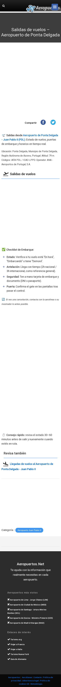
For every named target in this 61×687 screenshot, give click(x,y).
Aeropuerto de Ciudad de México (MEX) (27, 605)
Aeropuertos (14, 677)
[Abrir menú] (55, 7)
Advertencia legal (30, 681)
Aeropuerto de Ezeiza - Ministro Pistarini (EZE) (31, 618)
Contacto (37, 677)
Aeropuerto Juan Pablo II (29, 530)
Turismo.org (16, 639)
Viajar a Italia (16, 649)
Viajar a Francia (17, 644)
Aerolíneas (27, 677)
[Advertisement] (30, 81)
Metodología (36, 684)
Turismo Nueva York (19, 654)
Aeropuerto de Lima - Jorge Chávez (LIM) (28, 600)
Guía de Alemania (18, 659)
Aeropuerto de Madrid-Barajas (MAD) (26, 623)
